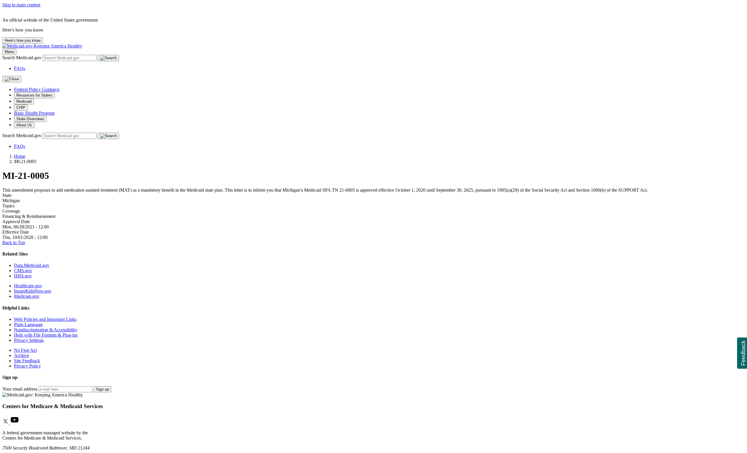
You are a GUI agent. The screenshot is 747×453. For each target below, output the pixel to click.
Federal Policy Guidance (37, 89)
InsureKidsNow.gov (32, 290)
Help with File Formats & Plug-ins (46, 335)
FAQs (19, 68)
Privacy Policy (27, 365)
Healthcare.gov (28, 285)
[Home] (42, 45)
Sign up (102, 389)
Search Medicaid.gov (22, 57)
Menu (9, 52)
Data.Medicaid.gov (31, 265)
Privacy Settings (29, 340)
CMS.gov (23, 270)
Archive (21, 355)
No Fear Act (25, 350)
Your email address (19, 388)
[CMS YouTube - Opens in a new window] (14, 422)
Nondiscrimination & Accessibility (45, 329)
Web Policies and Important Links (45, 319)
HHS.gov (23, 275)
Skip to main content (21, 4)
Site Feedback (27, 360)
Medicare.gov (26, 296)
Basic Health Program (34, 113)
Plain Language (28, 324)
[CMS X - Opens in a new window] (6, 422)
